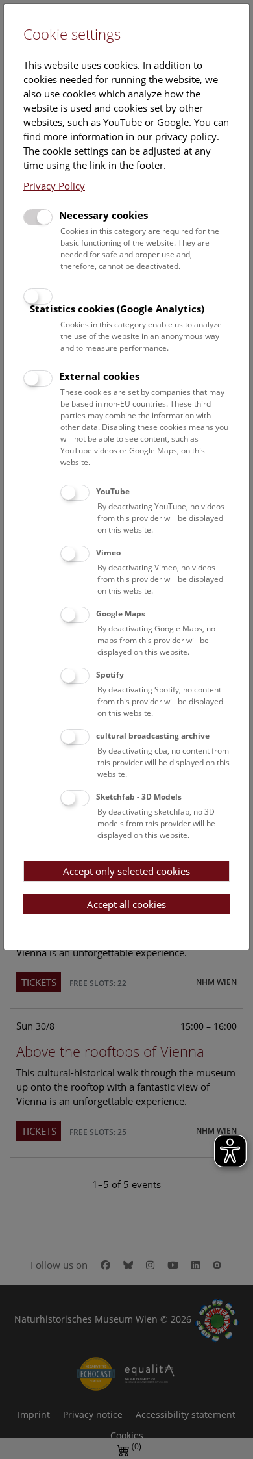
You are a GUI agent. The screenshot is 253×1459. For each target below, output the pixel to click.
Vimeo (108, 552)
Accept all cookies (126, 904)
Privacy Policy (54, 185)
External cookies (99, 376)
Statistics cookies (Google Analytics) (117, 308)
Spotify (110, 674)
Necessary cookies (103, 215)
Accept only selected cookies (126, 871)
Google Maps (120, 613)
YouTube (113, 491)
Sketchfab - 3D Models (139, 796)
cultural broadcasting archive (153, 735)
